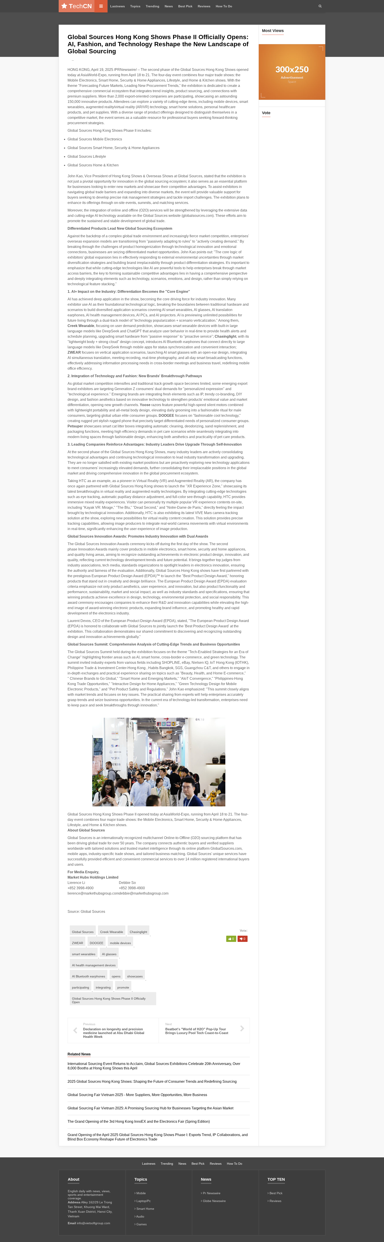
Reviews (204, 6)
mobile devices (120, 943)
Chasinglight (138, 932)
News (169, 6)
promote (123, 987)
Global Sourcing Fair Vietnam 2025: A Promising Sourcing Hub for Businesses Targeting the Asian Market (150, 1108)
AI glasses (109, 954)
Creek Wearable (111, 932)
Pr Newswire (211, 1193)
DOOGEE (96, 943)
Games (141, 1224)
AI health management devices (94, 965)
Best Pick (185, 6)
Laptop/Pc (143, 1201)
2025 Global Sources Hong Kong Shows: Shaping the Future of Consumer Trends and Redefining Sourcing (152, 1081)
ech (80, 6)
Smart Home (145, 1208)
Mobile (141, 1193)
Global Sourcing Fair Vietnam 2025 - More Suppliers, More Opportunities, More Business (137, 1095)
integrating (103, 987)
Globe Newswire (214, 1201)
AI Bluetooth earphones (88, 976)
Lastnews (117, 6)
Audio (140, 1216)
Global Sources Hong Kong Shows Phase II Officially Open (109, 1000)
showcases (135, 976)
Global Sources (83, 932)
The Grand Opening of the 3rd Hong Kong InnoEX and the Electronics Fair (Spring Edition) (139, 1121)
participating (80, 987)
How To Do (224, 6)
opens (116, 976)
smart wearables (83, 954)
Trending (152, 6)
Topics (135, 6)
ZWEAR (77, 943)
